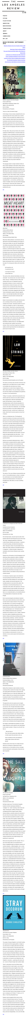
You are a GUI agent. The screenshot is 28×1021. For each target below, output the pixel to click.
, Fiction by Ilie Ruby (16, 60)
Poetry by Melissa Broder (17, 49)
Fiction (5, 18)
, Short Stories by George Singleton (15, 61)
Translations (7, 28)
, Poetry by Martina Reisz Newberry (14, 58)
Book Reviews (7, 25)
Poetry (5, 15)
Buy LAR (5, 38)
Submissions (6, 36)
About (4, 31)
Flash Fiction (7, 20)
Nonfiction (6, 23)
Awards (5, 33)
